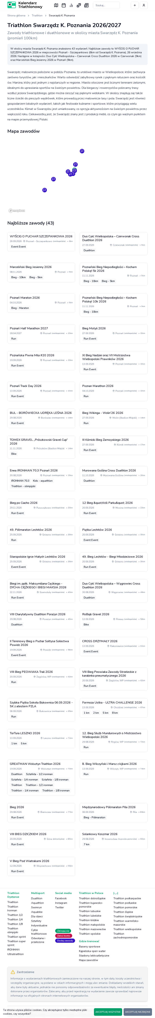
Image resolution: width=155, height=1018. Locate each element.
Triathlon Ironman (12, 908)
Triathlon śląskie (123, 912)
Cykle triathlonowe (39, 932)
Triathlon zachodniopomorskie (125, 935)
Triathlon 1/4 (15, 919)
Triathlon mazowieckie (92, 929)
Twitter (59, 907)
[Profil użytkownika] (144, 5)
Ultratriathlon (15, 954)
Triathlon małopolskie (92, 925)
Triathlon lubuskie (90, 911)
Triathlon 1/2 (15, 915)
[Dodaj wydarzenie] (135, 5)
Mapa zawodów (88, 960)
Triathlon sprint (16, 937)
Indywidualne (39, 925)
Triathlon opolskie (90, 934)
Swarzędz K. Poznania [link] (62, 15)
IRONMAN (13, 949)
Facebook (61, 898)
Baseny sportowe (89, 946)
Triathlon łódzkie (89, 920)
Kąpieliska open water (92, 951)
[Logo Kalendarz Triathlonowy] (24, 5)
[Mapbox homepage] (17, 211)
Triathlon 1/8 (15, 924)
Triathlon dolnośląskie (92, 898)
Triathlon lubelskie (90, 915)
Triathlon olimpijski (12, 930)
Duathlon (36, 898)
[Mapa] (56, 5)
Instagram (61, 903)
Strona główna (16, 15)
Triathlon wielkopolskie (127, 929)
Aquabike (37, 912)
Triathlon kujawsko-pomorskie (91, 904)
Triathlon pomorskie (125, 907)
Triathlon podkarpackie (127, 898)
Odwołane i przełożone (38, 940)
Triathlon (37, 15)
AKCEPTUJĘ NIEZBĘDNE (137, 1011)
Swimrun (36, 907)
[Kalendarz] (63, 5)
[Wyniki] (71, 5)
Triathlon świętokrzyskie (127, 916)
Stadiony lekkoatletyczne (94, 955)
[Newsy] (86, 5)
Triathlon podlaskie (124, 903)
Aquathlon (37, 903)
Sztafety (36, 921)
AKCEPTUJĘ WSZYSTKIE (108, 1011)
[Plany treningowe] (79, 5)
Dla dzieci (37, 916)
